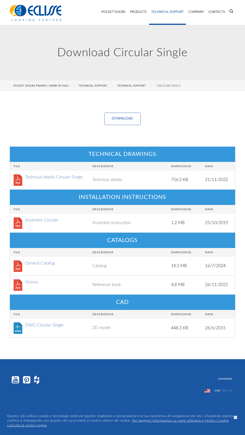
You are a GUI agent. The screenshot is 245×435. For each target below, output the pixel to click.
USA (223, 390)
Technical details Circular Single (54, 177)
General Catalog (40, 263)
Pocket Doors (113, 12)
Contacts (216, 12)
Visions (32, 282)
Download (122, 118)
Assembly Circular (41, 220)
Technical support (131, 85)
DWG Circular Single (44, 325)
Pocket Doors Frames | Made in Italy (41, 85)
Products (138, 12)
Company (196, 12)
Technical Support (167, 12)
